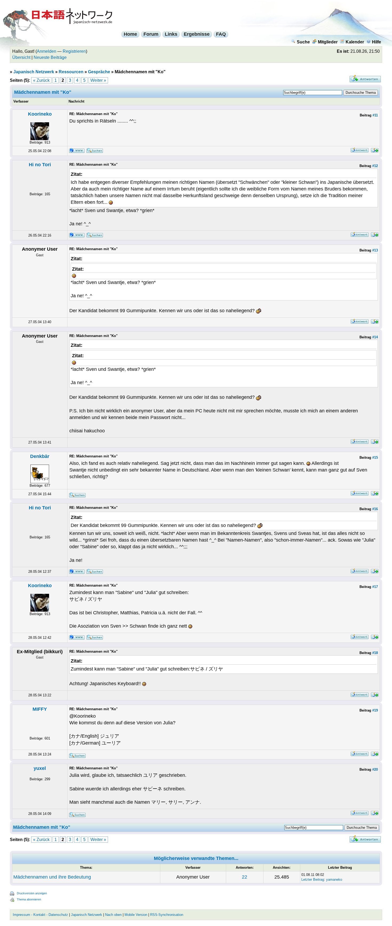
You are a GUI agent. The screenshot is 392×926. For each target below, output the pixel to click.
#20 (375, 769)
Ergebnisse (197, 34)
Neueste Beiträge (50, 57)
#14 (375, 337)
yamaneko (334, 880)
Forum (150, 34)
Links (171, 34)
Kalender (355, 42)
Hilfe (376, 42)
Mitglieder (328, 42)
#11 (375, 115)
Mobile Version (136, 915)
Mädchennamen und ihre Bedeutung (52, 877)
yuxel (40, 768)
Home (130, 34)
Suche (303, 42)
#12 (375, 166)
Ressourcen (71, 72)
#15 (375, 458)
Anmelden (46, 51)
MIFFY (40, 709)
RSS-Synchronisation (166, 915)
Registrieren (74, 51)
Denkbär (39, 456)
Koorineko (40, 114)
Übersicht (21, 57)
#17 (375, 587)
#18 (375, 653)
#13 (375, 250)
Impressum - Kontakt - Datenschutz (40, 915)
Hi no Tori (40, 164)
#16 (375, 509)
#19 (375, 710)
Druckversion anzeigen (32, 893)
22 (244, 877)
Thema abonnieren (29, 899)
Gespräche (99, 72)
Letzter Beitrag (312, 880)
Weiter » (98, 80)
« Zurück (41, 80)
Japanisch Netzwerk (33, 72)
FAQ (221, 34)
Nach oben (113, 915)
